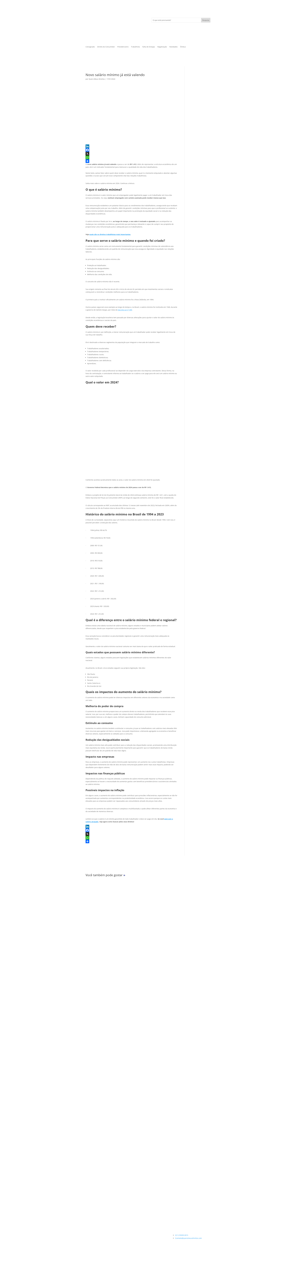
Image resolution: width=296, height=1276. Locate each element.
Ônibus (183, 47)
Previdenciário (122, 47)
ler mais (93, 982)
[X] (131, 154)
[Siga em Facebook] (92, 1255)
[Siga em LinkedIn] (97, 1255)
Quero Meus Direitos (97, 79)
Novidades (173, 47)
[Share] (131, 161)
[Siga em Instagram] (87, 1255)
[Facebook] (131, 150)
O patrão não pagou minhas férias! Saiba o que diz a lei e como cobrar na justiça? (138, 1178)
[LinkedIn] (131, 146)
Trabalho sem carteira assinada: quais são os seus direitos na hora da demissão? (137, 1075)
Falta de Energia (148, 47)
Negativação (162, 47)
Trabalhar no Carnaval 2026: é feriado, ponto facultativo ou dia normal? (132, 972)
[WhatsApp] (131, 157)
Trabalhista (135, 47)
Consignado (90, 47)
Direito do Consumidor (106, 47)
